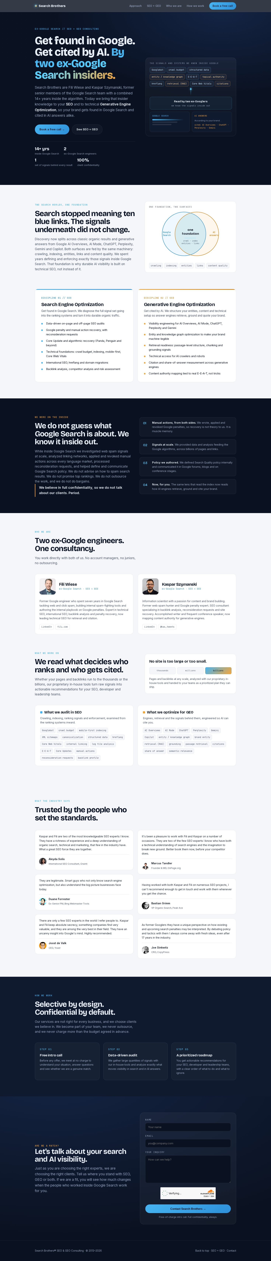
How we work (195, 5)
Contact (231, 1250)
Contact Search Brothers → (188, 1208)
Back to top (202, 1250)
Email (149, 1135)
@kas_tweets (167, 626)
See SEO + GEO (87, 129)
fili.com (62, 626)
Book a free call (223, 5)
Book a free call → (52, 129)
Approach (135, 5)
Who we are (174, 5)
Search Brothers (52, 6)
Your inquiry (155, 1152)
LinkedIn (46, 626)
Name (148, 1119)
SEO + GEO (154, 5)
